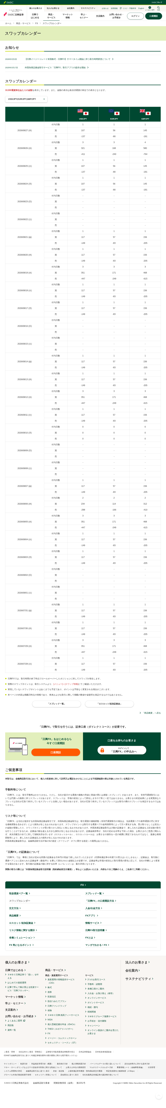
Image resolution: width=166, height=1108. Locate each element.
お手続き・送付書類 (97, 1021)
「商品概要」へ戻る (151, 713)
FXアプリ (90, 915)
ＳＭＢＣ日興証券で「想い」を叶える (23, 976)
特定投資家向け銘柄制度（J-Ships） (121, 1071)
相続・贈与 (93, 1007)
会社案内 (131, 970)
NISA (50, 1020)
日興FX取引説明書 (95, 930)
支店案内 (10, 1009)
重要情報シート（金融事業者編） (130, 1067)
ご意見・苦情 (9, 1052)
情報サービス (92, 923)
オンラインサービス (97, 998)
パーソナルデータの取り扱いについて (105, 1064)
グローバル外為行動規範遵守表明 (17, 1075)
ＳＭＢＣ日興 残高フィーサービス (63, 1015)
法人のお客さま (136, 962)
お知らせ (105, 8)
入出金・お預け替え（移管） (101, 993)
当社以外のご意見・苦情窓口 (30, 1052)
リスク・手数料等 (129, 8)
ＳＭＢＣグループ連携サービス (102, 1016)
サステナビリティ (138, 978)
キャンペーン (94, 1025)
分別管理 (151, 1067)
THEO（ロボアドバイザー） (61, 1029)
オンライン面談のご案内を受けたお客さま (103, 1032)
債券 (50, 992)
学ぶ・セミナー (14, 1003)
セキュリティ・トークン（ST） (62, 1043)
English (141, 8)
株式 (50, 987)
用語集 (11, 1025)
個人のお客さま (16, 962)
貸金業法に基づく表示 (69, 1075)
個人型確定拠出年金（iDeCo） (62, 1024)
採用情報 (114, 8)
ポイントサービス (96, 1002)
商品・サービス (54, 970)
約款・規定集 (58, 1071)
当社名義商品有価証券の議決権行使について (100, 1075)
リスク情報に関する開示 (22, 930)
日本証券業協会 (85, 1052)
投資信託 (52, 996)
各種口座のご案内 (96, 989)
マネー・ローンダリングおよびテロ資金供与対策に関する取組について (33, 1067)
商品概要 (14, 915)
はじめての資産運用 (17, 983)
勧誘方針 (24, 1064)
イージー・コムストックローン (62, 1038)
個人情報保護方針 (79, 1064)
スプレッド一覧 (93, 893)
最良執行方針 (62, 1064)
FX (82, 884)
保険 (50, 1010)
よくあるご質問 (15, 1021)
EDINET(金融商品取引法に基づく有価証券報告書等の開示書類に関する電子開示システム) (40, 1055)
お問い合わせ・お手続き (19, 1016)
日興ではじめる (14, 970)
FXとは (89, 937)
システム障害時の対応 (13, 1071)
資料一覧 (12, 1030)
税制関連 (92, 1012)
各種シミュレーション (21, 937)
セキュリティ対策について (46, 1075)
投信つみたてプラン (57, 1001)
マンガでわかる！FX (96, 945)
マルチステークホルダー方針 (101, 1067)
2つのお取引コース (96, 979)
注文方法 (14, 908)
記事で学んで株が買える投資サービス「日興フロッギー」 (23, 989)
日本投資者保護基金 (103, 1052)
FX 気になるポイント (20, 945)
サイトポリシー (10, 1064)
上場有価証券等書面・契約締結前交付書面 (85, 1071)
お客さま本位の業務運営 (76, 1067)
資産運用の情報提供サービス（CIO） (61, 981)
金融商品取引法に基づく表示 (37, 1071)
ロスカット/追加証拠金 (21, 923)
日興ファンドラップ (57, 1006)
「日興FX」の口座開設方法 (99, 901)
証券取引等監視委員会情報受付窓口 (60, 1052)
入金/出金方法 (92, 908)
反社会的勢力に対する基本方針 (137, 1064)
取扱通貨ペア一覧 (18, 893)
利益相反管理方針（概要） (42, 1064)
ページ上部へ (159, 1095)
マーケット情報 (14, 996)
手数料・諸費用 (95, 984)
